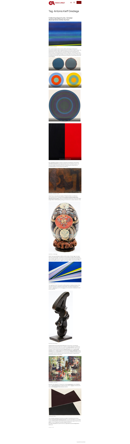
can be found (55, 419)
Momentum (55, 287)
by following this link (62, 419)
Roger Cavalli (58, 350)
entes (72, 385)
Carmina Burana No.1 (56, 385)
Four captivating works (53, 162)
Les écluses (70, 384)
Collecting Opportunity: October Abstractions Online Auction (61, 19)
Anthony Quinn (67, 349)
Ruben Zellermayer (73, 350)
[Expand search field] (79, 2)
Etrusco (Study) (70, 346)
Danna (63, 287)
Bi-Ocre (55, 386)
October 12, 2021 (51, 427)
